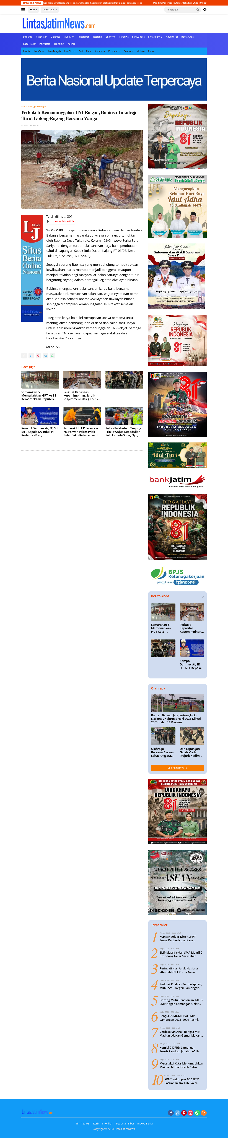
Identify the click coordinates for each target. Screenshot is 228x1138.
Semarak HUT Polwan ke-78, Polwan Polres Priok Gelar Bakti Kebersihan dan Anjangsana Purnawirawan (82, 431)
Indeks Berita (50, 9)
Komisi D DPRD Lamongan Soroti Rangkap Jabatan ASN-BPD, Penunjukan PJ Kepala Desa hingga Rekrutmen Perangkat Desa (182, 1049)
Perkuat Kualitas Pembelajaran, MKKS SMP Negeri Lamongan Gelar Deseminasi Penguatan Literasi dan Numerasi (181, 986)
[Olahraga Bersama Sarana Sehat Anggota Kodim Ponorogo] (163, 736)
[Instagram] (190, 1113)
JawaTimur (69, 51)
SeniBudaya (138, 36)
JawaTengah (54, 51)
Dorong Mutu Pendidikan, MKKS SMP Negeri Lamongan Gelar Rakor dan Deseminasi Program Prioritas (181, 1002)
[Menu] (23, 10)
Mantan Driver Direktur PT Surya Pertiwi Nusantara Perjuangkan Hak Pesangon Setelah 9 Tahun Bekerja (178, 938)
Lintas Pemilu (155, 36)
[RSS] (204, 1113)
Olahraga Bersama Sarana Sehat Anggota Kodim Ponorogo (162, 752)
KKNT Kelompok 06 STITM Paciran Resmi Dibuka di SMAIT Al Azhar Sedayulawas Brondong (184, 1081)
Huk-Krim (69, 36)
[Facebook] (171, 1113)
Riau (88, 51)
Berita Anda (187, 36)
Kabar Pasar (29, 43)
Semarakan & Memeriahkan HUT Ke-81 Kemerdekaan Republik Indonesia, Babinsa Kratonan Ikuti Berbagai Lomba (38, 395)
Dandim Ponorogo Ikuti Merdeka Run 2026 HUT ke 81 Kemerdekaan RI (148, 2)
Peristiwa (124, 36)
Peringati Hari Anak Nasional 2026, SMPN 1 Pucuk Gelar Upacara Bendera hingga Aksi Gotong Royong (180, 970)
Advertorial (172, 36)
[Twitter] (177, 1113)
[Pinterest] (184, 1113)
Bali (81, 51)
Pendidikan (84, 36)
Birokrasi (27, 36)
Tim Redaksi (83, 1123)
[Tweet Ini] (31, 355)
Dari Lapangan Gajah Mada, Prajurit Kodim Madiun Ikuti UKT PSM (192, 752)
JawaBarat (39, 51)
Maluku (141, 51)
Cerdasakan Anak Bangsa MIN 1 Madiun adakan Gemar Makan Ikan (181, 1033)
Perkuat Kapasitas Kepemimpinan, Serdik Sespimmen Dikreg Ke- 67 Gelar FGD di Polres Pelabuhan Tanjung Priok (80, 395)
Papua (151, 51)
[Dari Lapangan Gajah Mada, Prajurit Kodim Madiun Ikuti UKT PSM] (192, 736)
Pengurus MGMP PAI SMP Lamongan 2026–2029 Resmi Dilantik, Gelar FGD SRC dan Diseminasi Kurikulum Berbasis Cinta (181, 1018)
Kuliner (71, 43)
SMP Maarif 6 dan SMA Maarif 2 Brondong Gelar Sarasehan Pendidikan (181, 954)
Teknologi (59, 43)
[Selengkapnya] (202, 597)
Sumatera (99, 51)
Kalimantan (114, 51)
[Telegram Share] (45, 355)
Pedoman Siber (125, 1123)
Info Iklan (107, 1123)
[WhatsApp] (197, 1113)
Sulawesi (128, 51)
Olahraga (55, 36)
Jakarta (26, 51)
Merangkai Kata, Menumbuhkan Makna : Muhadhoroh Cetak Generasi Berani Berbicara (181, 1065)
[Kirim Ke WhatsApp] (52, 355)
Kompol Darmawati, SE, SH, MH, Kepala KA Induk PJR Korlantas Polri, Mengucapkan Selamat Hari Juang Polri (39, 431)
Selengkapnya (176, 767)
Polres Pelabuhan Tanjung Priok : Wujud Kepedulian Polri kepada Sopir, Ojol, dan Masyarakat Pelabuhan (123, 431)
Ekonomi (110, 36)
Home (33, 9)
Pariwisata (44, 43)
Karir (96, 1123)
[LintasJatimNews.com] (58, 23)
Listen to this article (62, 221)
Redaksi (24, 125)
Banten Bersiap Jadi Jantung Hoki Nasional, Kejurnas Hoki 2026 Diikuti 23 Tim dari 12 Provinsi (176, 719)
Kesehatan (41, 36)
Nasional (97, 36)
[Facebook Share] (24, 355)
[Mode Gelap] (205, 10)
